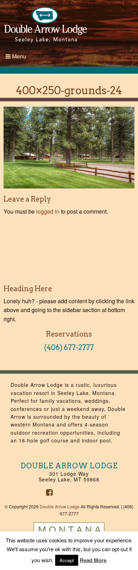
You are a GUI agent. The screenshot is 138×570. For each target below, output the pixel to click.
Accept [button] (66, 560)
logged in (47, 211)
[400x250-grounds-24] (69, 147)
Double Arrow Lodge (60, 506)
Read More (93, 560)
